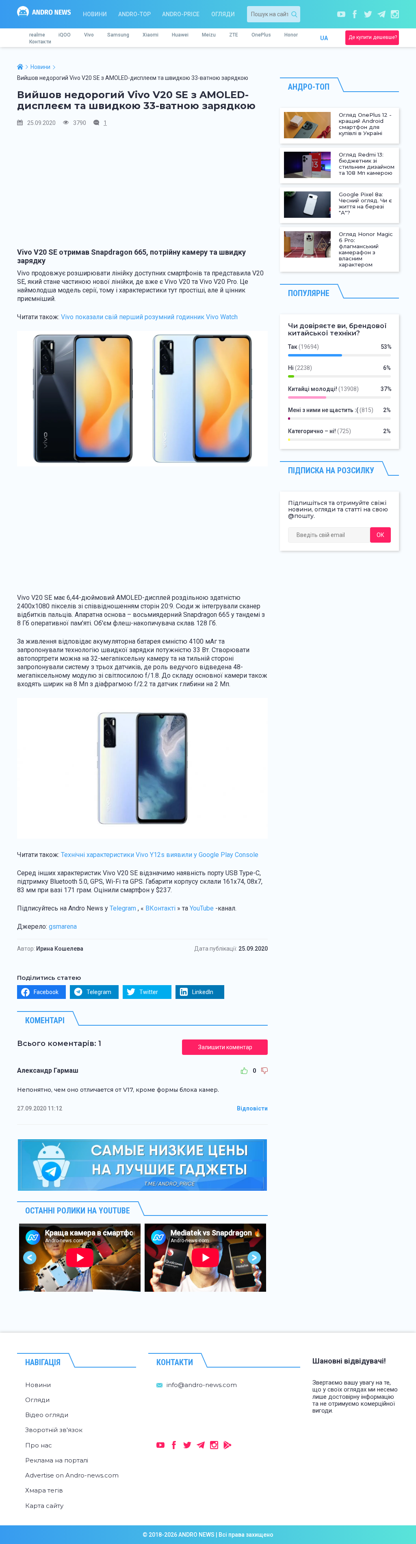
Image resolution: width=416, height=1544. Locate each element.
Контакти (40, 42)
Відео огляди (46, 1415)
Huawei (180, 35)
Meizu (209, 35)
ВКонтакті (160, 908)
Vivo (89, 35)
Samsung (118, 35)
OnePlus (261, 35)
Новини (95, 14)
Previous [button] (30, 1258)
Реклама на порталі (56, 1460)
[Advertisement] (142, 191)
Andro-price (180, 14)
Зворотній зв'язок (53, 1430)
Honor (291, 35)
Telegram (123, 908)
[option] (80, 1258)
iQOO (64, 35)
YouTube (202, 908)
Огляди (223, 14)
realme (37, 35)
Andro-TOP (134, 14)
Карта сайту (44, 1506)
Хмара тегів (44, 1490)
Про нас (38, 1445)
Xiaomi (150, 35)
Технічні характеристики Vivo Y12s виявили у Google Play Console (159, 855)
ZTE (233, 35)
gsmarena (63, 926)
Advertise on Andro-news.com (72, 1475)
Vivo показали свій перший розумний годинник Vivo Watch (149, 317)
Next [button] (254, 1258)
